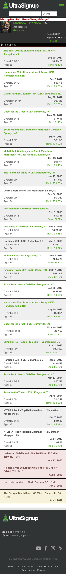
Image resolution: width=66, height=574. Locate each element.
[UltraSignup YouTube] (38, 547)
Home (11, 566)
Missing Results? (10, 19)
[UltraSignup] (21, 5)
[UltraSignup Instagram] (52, 547)
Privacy (41, 570)
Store (39, 566)
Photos (20, 30)
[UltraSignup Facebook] (46, 547)
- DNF (30, 482)
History (51, 41)
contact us (19, 531)
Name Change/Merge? (35, 19)
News (31, 566)
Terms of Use (28, 570)
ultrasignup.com (21, 535)
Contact (55, 566)
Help (46, 566)
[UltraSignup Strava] (60, 547)
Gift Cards (21, 566)
